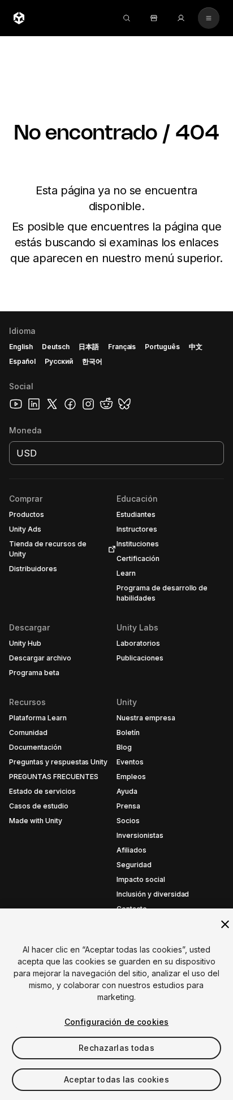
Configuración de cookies (116, 1022)
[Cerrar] (225, 924)
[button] (116, 705)
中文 (195, 346)
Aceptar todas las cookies (116, 1079)
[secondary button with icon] (208, 18)
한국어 (92, 361)
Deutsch (56, 346)
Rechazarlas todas (116, 1048)
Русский (59, 361)
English (21, 346)
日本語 (89, 346)
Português (162, 346)
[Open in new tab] (109, 549)
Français (122, 346)
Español (22, 361)
